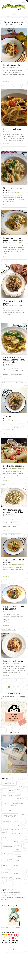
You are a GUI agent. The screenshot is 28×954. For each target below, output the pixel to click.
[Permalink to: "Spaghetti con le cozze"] (14, 107)
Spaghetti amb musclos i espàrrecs (13, 560)
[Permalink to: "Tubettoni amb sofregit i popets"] (14, 281)
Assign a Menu (14, 947)
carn (22, 814)
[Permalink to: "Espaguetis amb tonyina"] (14, 645)
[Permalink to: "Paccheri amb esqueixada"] (14, 450)
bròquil (18, 794)
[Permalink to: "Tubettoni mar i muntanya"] (14, 400)
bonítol (19, 789)
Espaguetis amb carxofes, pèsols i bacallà (14, 607)
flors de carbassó (15, 833)
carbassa (7, 810)
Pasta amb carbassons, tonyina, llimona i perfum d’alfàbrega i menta (14, 359)
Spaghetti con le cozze (12, 129)
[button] (14, 12)
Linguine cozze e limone (13, 65)
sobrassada (5, 877)
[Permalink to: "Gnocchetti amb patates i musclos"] (14, 168)
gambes (6, 838)
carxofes (9, 629)
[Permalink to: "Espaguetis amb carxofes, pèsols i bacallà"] (14, 593)
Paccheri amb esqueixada (13, 466)
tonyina (3, 384)
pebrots (18, 856)
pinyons (10, 859)
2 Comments (16, 420)
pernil (4, 860)
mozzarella (7, 846)
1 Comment (17, 67)
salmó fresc (18, 534)
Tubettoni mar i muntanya (9, 417)
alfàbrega (4, 382)
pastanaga (10, 853)
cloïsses (17, 825)
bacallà (3, 484)
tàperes (5, 882)
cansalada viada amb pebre (13, 804)
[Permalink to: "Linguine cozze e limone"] (14, 45)
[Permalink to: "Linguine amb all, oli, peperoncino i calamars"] (14, 222)
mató (14, 841)
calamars (20, 798)
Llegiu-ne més (6, 81)
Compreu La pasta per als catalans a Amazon (10, 927)
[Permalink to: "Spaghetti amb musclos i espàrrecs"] (14, 547)
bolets (11, 790)
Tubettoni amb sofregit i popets (13, 302)
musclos (8, 85)
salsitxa (5, 872)
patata (17, 853)
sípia (11, 877)
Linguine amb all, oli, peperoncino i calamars (13, 239)
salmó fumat (16, 869)
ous (4, 853)
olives (18, 849)
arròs (20, 783)
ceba (16, 821)
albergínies (9, 783)
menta (21, 382)
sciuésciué (16, 874)
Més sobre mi (4, 901)
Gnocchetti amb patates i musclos (13, 189)
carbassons (10, 382)
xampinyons (12, 882)
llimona (3, 85)
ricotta (6, 866)
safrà (16, 865)
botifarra (7, 796)
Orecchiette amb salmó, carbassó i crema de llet (13, 511)
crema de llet (11, 534)
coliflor (5, 829)
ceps (23, 821)
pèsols (14, 629)
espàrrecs (4, 580)
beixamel (4, 789)
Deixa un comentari (18, 305)
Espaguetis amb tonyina (13, 661)
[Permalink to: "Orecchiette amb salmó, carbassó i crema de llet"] (14, 497)
